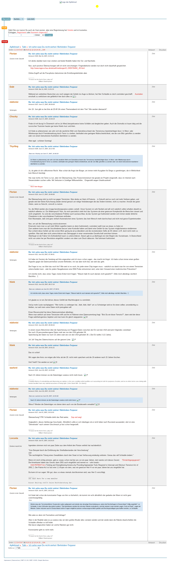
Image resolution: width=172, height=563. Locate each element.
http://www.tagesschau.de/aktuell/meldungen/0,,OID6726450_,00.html (58, 68)
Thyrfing (14, 146)
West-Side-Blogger (37, 186)
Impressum (7, 560)
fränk (12, 282)
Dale (12, 87)
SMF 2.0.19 (24, 560)
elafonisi (14, 102)
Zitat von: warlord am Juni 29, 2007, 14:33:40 (43, 396)
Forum (4, 42)
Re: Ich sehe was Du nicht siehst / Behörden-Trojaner (52, 54)
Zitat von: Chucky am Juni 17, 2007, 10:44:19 (43, 153)
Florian (13, 54)
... (41, 50)
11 (30, 50)
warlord (13, 368)
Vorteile (70, 30)
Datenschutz (16, 560)
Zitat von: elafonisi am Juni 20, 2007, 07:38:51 (44, 289)
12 (32, 50)
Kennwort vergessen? (39, 32)
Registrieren (21, 32)
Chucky (14, 116)
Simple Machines (43, 560)
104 (43, 50)
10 (28, 50)
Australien (139, 94)
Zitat (153, 54)
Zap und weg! (76, 417)
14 (37, 50)
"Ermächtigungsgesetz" (131, 460)
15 (39, 50)
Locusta (14, 438)
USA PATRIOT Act (38, 465)
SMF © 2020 (33, 560)
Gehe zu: (11, 548)
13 (35, 50)
